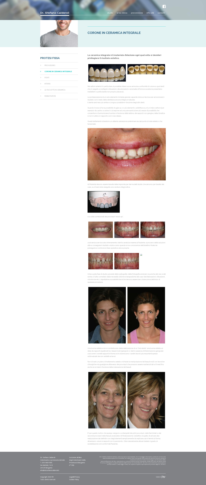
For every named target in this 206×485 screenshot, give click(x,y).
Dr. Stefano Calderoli (54, 13)
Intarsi (47, 84)
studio (110, 13)
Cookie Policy (74, 479)
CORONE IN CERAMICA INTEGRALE (58, 71)
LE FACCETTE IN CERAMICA (55, 90)
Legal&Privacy (74, 477)
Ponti (47, 78)
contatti (161, 13)
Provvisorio (50, 65)
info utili (150, 13)
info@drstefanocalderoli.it (49, 470)
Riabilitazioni (50, 96)
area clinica (122, 13)
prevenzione (137, 13)
